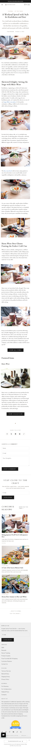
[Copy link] (23, 434)
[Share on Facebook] (15, 434)
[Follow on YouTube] (13, 732)
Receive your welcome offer (15, 1)
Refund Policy (5, 674)
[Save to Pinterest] (19, 434)
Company (4, 694)
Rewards (3, 650)
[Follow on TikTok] (17, 732)
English (23, 735)
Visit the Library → (15, 613)
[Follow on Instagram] (6, 732)
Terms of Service (6, 671)
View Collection (15, 414)
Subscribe (8, 497)
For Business (5, 686)
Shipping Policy (5, 676)
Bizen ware (26, 251)
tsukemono (23, 175)
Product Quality (5, 656)
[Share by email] (7, 434)
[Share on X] (11, 434)
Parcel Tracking (5, 653)
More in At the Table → (23, 507)
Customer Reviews (6, 661)
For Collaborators (6, 689)
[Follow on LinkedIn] (21, 732)
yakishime (4, 398)
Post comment (10, 469)
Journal (10, 11)
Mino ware (14, 68)
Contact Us (4, 664)
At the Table (19, 11)
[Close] (29, 740)
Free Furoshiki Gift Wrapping (9, 658)
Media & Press (5, 692)
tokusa (21, 171)
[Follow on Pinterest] (9, 732)
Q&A (2, 647)
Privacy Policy (5, 679)
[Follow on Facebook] (2, 732)
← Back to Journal (15, 611)
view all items (15, 350)
